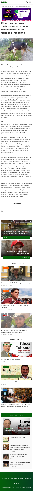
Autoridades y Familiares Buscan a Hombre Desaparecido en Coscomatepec (14, 331)
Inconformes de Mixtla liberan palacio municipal (16, 283)
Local (5, 389)
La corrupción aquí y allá (9, 382)
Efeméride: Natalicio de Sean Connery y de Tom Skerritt (18, 455)
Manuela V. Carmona (9, 36)
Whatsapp (5, 479)
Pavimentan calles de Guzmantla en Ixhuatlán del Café (20, 463)
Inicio (2, 6)
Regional (12, 211)
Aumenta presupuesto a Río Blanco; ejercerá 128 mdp (15, 306)
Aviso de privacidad (24, 479)
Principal (7, 6)
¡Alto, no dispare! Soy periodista (11, 359)
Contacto (13, 479)
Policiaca (6, 315)
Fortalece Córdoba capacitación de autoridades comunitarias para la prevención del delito (16, 405)
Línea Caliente (7, 344)
